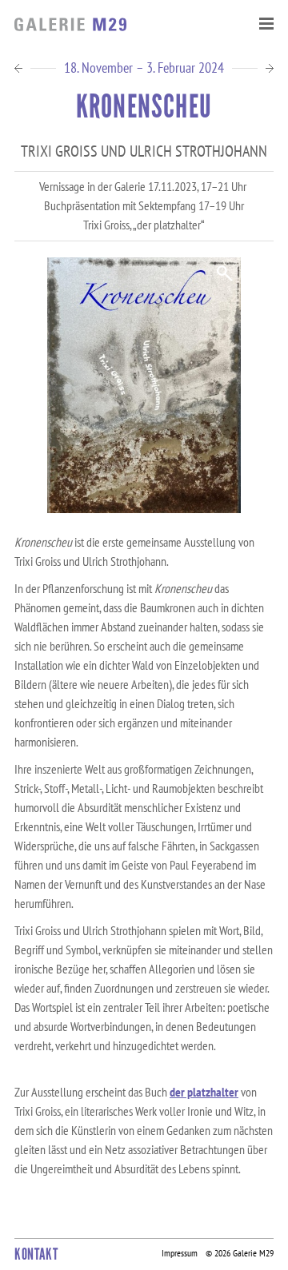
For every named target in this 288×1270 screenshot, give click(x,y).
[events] (266, 67)
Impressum (180, 1253)
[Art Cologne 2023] (22, 67)
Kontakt (36, 1254)
